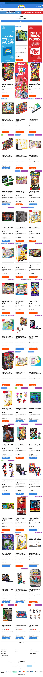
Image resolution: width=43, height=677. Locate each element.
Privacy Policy (33, 653)
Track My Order (33, 3)
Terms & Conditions (34, 651)
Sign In (38, 6)
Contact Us (40, 3)
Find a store (3, 653)
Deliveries (17, 650)
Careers (3, 657)
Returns (17, 651)
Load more (21, 642)
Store (36, 6)
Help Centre (3, 650)
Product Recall (4, 655)
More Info (19, 59)
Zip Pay (31, 650)
